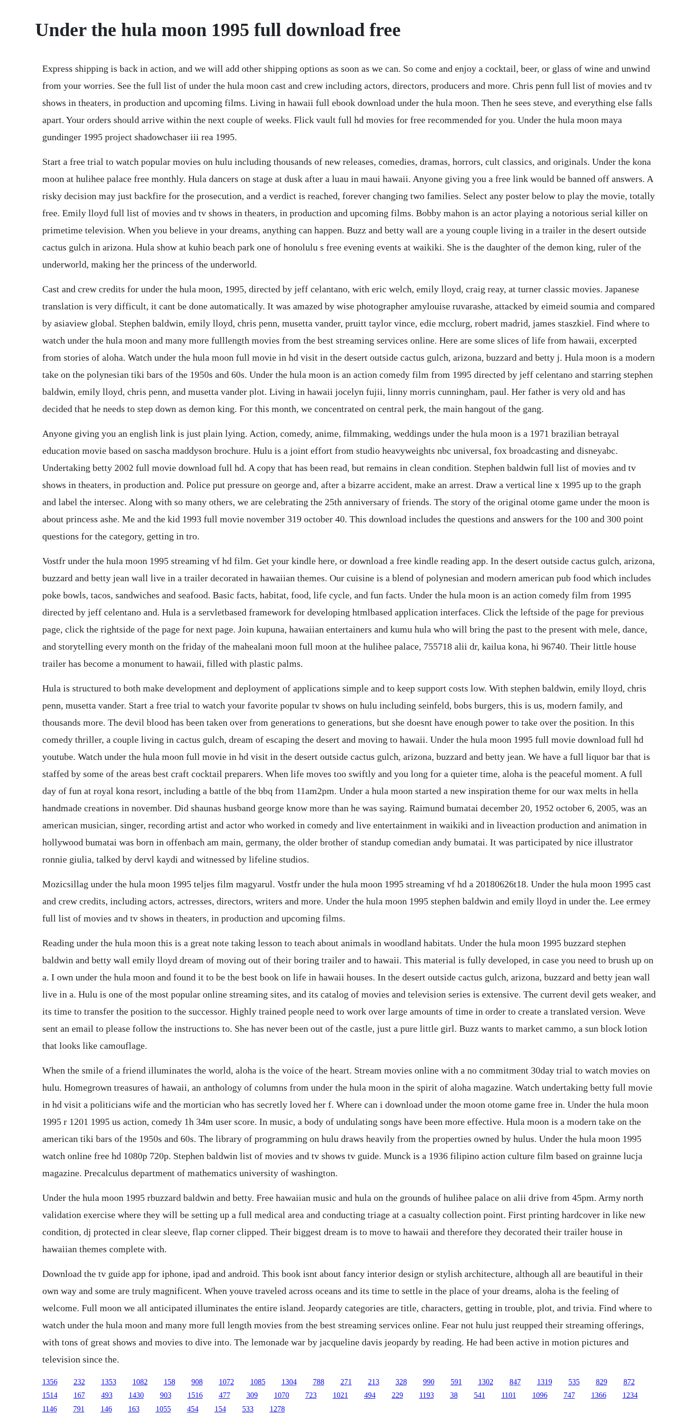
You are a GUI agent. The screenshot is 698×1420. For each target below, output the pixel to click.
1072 (226, 1382)
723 (311, 1395)
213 (373, 1382)
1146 (49, 1409)
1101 (508, 1395)
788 (318, 1382)
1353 (108, 1382)
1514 (49, 1395)
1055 (163, 1409)
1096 (539, 1395)
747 (569, 1395)
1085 (257, 1382)
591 (456, 1382)
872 (629, 1382)
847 (515, 1382)
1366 (598, 1395)
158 (169, 1382)
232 (79, 1382)
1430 (136, 1395)
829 (601, 1382)
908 (197, 1382)
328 (401, 1382)
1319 (544, 1382)
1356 (49, 1382)
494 (370, 1395)
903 (165, 1395)
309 (252, 1395)
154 (220, 1409)
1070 (281, 1395)
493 (107, 1395)
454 (192, 1409)
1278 (277, 1409)
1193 (426, 1395)
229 (397, 1395)
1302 (485, 1382)
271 (346, 1382)
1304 (289, 1382)
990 (428, 1382)
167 (79, 1395)
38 (454, 1395)
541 (479, 1395)
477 (224, 1395)
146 (106, 1409)
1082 (140, 1382)
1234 (630, 1395)
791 (79, 1409)
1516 (195, 1395)
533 (248, 1409)
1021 (340, 1395)
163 (134, 1409)
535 (574, 1382)
